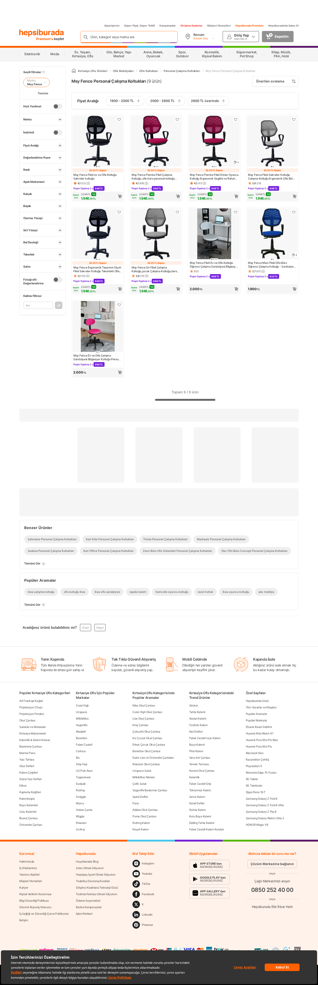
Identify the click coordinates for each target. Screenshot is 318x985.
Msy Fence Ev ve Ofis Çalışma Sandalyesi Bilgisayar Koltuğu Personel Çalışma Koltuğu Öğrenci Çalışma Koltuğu (97, 357)
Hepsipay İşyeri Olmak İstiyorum (95, 874)
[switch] (57, 106)
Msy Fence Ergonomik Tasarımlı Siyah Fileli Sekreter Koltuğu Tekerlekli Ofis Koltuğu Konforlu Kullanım (97, 269)
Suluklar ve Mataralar (32, 727)
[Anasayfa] (73, 71)
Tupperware (83, 777)
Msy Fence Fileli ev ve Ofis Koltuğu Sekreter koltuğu (95, 176)
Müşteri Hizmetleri (219, 25)
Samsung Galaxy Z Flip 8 (261, 811)
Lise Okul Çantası (143, 718)
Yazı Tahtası (26, 759)
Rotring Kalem (141, 823)
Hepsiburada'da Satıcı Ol (283, 25)
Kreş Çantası (140, 725)
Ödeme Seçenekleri (88, 900)
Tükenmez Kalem (200, 790)
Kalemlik (194, 777)
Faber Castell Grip (200, 783)
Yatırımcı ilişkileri (29, 874)
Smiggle (81, 796)
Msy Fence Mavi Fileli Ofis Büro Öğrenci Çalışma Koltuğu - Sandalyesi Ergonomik (271, 264)
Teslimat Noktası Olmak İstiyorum (96, 894)
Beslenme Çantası (30, 746)
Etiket (22, 785)
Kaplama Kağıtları (30, 792)
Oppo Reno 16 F (255, 792)
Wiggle (80, 816)
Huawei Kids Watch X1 (260, 733)
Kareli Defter (197, 803)
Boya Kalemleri (28, 805)
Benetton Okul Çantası (146, 751)
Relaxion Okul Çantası (146, 764)
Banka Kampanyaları (89, 907)
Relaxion (81, 823)
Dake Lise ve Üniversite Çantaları (153, 757)
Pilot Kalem (196, 751)
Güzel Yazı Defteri (30, 779)
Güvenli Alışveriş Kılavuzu (35, 907)
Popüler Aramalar (256, 714)
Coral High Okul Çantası (147, 712)
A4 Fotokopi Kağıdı (31, 701)
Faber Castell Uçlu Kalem (204, 738)
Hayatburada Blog (87, 861)
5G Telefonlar (254, 785)
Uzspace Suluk (141, 770)
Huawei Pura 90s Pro (259, 746)
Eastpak (81, 783)
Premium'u (45, 39)
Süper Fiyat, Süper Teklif (139, 25)
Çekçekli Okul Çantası (146, 731)
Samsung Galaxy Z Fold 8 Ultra (265, 805)
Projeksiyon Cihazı (31, 707)
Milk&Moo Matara (143, 777)
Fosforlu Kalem (198, 725)
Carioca (81, 751)
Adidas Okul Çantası (144, 810)
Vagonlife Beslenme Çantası (149, 790)
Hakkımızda (26, 861)
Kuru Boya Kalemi (200, 816)
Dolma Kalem (197, 810)
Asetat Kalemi (197, 718)
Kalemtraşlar (27, 798)
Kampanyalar (167, 25)
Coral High (82, 705)
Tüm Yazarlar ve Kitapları (261, 707)
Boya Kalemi (197, 744)
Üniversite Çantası (30, 824)
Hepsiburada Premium (249, 25)
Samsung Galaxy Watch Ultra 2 (265, 818)
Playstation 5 (254, 766)
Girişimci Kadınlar (191, 25)
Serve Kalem (197, 796)
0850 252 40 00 (272, 889)
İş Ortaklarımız (28, 868)
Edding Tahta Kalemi (201, 823)
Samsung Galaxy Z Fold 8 (261, 798)
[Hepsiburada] (41, 33)
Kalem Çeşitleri (28, 772)
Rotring (80, 790)
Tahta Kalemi (197, 712)
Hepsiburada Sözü (257, 701)
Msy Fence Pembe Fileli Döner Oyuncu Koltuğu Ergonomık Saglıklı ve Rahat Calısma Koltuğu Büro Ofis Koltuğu (214, 176)
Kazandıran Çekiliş (257, 759)
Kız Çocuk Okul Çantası (147, 738)
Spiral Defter (140, 796)
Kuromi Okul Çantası (201, 770)
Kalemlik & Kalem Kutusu (34, 740)
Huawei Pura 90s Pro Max (262, 740)
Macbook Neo (255, 753)
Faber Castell (84, 744)
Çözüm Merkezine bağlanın (272, 864)
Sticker (193, 705)
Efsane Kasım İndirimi (259, 727)
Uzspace (81, 712)
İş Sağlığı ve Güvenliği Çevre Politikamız (44, 913)
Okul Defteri (26, 766)
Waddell (81, 731)
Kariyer (23, 887)
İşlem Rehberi (84, 913)
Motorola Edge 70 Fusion (261, 772)
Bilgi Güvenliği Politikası (34, 900)
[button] (97, 196)
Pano (135, 803)
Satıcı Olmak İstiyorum (89, 868)
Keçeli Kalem (140, 829)
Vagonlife (81, 725)
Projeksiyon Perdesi (31, 714)
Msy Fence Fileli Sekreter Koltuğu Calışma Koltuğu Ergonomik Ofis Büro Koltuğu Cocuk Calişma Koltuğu (271, 176)
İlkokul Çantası (28, 818)
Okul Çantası (27, 720)
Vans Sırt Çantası (199, 757)
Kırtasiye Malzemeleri (32, 733)
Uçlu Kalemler (28, 811)
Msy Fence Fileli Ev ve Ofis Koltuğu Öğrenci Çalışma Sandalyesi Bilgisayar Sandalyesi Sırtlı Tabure (214, 264)
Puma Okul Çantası (144, 816)
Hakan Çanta (84, 810)
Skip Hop (81, 764)
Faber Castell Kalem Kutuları (206, 829)
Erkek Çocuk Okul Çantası (148, 744)
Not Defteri (196, 731)
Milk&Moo (82, 718)
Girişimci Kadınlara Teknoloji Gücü (97, 887)
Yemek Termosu (199, 764)
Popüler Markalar (256, 720)
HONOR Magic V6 (257, 824)
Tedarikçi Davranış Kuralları (93, 881)
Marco (80, 803)
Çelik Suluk (139, 783)
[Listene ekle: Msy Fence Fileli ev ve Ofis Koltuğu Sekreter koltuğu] (119, 119)
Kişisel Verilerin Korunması (35, 894)
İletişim (23, 920)
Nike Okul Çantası (143, 705)
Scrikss (80, 829)
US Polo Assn (84, 770)
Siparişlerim (111, 25)
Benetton (81, 738)
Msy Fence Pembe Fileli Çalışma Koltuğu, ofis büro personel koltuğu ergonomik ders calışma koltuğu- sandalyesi (153, 176)
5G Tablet (252, 779)
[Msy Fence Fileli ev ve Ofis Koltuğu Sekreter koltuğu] (97, 141)
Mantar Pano (27, 753)
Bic (78, 757)
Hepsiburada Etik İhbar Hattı (272, 907)
